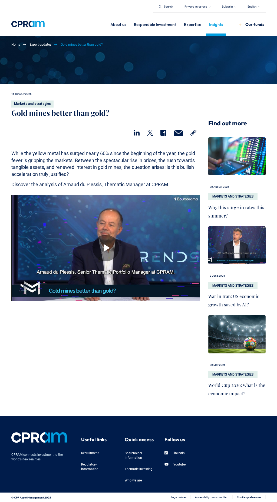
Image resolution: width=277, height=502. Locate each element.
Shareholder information (133, 455)
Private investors (195, 6)
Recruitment (90, 452)
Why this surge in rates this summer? (236, 210)
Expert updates (40, 44)
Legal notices (178, 497)
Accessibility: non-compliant (211, 497)
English (252, 6)
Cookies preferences (249, 497)
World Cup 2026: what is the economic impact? (236, 388)
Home (15, 44)
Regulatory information (89, 466)
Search (168, 6)
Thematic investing (139, 468)
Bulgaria (227, 6)
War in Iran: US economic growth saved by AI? (233, 299)
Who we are (133, 479)
